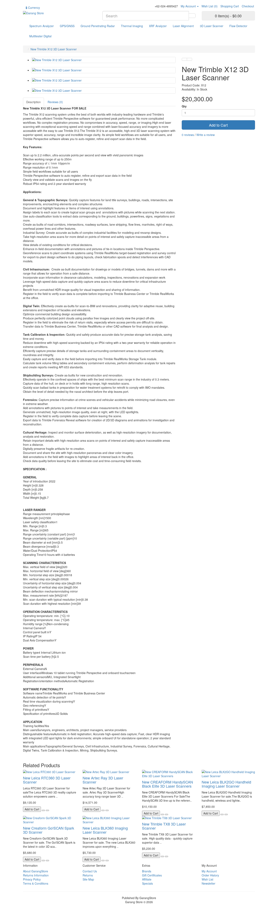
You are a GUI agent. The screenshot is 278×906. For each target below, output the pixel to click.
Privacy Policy (32, 879)
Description (33, 102)
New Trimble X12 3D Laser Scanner (54, 49)
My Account (209, 871)
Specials (147, 883)
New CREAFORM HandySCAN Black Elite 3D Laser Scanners (167, 784)
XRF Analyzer (158, 26)
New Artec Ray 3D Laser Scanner (103, 780)
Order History (210, 875)
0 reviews (188, 135)
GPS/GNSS (67, 26)
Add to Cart (218, 125)
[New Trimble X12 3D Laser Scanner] (103, 60)
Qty (184, 106)
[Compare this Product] (189, 59)
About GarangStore (35, 871)
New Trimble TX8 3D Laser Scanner (164, 826)
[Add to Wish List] (184, 59)
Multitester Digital (40, 36)
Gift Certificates (152, 875)
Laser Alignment (183, 26)
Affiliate (146, 879)
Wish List (207, 879)
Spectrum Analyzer (41, 26)
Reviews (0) (55, 102)
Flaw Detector (238, 26)
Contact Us (90, 871)
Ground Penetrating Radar (98, 26)
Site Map (88, 879)
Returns (88, 875)
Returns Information (36, 875)
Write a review (205, 135)
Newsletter (208, 883)
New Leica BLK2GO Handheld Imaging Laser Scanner (226, 784)
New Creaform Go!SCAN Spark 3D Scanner (48, 830)
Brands (146, 871)
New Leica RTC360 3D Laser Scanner (46, 780)
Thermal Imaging (132, 26)
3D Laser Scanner (211, 26)
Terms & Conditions (35, 883)
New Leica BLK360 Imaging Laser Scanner (105, 830)
